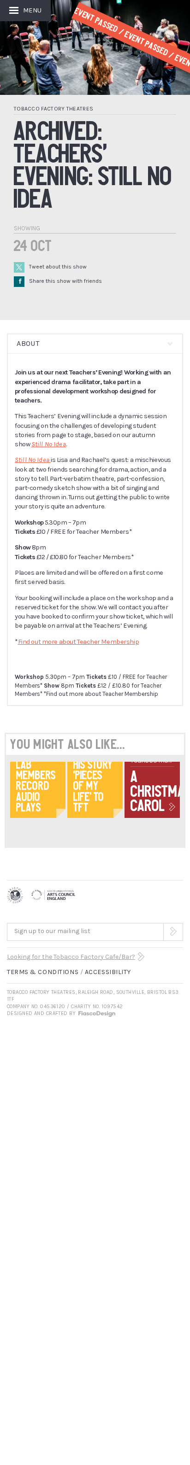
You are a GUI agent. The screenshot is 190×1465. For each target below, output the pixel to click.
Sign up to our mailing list (52, 931)
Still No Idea (48, 444)
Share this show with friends (60, 281)
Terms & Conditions (42, 972)
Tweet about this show (58, 266)
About (28, 343)
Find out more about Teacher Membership (78, 642)
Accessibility (108, 972)
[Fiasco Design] (96, 1013)
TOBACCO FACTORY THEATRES (53, 108)
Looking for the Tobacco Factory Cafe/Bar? (71, 957)
